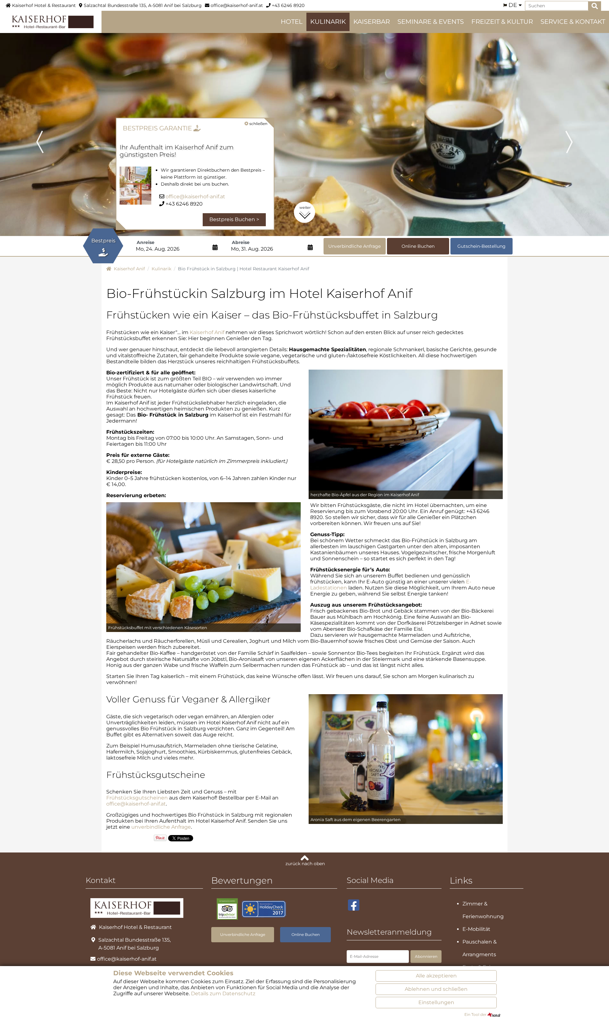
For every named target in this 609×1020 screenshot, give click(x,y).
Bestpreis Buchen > (234, 219)
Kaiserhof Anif (207, 332)
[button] (45, 133)
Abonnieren (426, 956)
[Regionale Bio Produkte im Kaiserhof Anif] (406, 759)
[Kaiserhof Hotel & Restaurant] (51, 21)
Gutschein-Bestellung (481, 246)
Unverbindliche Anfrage (354, 246)
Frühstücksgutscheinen (137, 798)
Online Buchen (418, 246)
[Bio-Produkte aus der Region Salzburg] (406, 434)
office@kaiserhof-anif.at (236, 5)
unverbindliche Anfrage (161, 827)
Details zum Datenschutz (223, 993)
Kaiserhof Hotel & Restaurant (43, 5)
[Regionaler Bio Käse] (203, 567)
